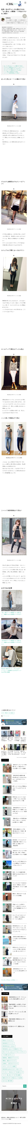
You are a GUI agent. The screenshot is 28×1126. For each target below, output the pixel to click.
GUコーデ (4, 1052)
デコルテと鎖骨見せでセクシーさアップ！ (14, 67)
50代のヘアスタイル (7, 1040)
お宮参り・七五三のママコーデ (10, 1063)
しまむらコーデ (13, 1052)
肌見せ (12, 713)
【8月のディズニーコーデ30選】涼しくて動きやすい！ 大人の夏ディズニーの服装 (19, 766)
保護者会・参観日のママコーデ (10, 1057)
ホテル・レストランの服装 (9, 1066)
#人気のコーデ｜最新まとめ (16, 1026)
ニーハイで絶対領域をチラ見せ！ (12, 73)
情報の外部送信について (13, 1117)
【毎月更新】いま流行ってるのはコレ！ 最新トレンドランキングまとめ (17, 1006)
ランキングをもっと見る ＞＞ (9, 980)
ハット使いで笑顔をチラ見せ (11, 71)
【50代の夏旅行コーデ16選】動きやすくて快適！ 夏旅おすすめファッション (19, 831)
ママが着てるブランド (7, 1054)
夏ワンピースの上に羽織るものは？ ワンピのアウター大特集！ (20, 788)
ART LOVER (23, 1117)
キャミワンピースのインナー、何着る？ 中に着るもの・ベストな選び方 (19, 917)
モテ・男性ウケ (5, 713)
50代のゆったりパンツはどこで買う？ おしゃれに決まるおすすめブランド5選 (19, 798)
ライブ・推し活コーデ (7, 1075)
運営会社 (3, 1117)
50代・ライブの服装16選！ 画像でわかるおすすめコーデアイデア (20, 874)
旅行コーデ (20, 1072)
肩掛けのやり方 (6, 1078)
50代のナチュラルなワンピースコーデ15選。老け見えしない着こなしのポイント (19, 949)
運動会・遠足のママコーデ (9, 1060)
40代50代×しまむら (7, 1049)
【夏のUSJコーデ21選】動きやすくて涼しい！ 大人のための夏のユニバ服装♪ (20, 820)
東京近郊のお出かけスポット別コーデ (11, 1069)
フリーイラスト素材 (6, 1119)
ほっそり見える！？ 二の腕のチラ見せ (13, 66)
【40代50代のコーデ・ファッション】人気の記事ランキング (20, 970)
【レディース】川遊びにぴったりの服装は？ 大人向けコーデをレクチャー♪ (20, 863)
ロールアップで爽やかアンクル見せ (12, 70)
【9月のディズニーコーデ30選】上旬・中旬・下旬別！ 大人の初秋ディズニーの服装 (20, 852)
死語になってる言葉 (17, 1078)
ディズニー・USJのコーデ (8, 1072)
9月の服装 (17, 1075)
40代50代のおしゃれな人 (8, 1046)
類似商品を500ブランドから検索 (14, 126)
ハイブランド (22, 1052)
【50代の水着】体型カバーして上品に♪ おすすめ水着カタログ (19, 938)
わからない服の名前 (7, 1080)
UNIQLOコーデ (17, 1049)
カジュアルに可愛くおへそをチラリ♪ (13, 68)
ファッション (6, 715)
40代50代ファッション (8, 1043)
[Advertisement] (14, 162)
